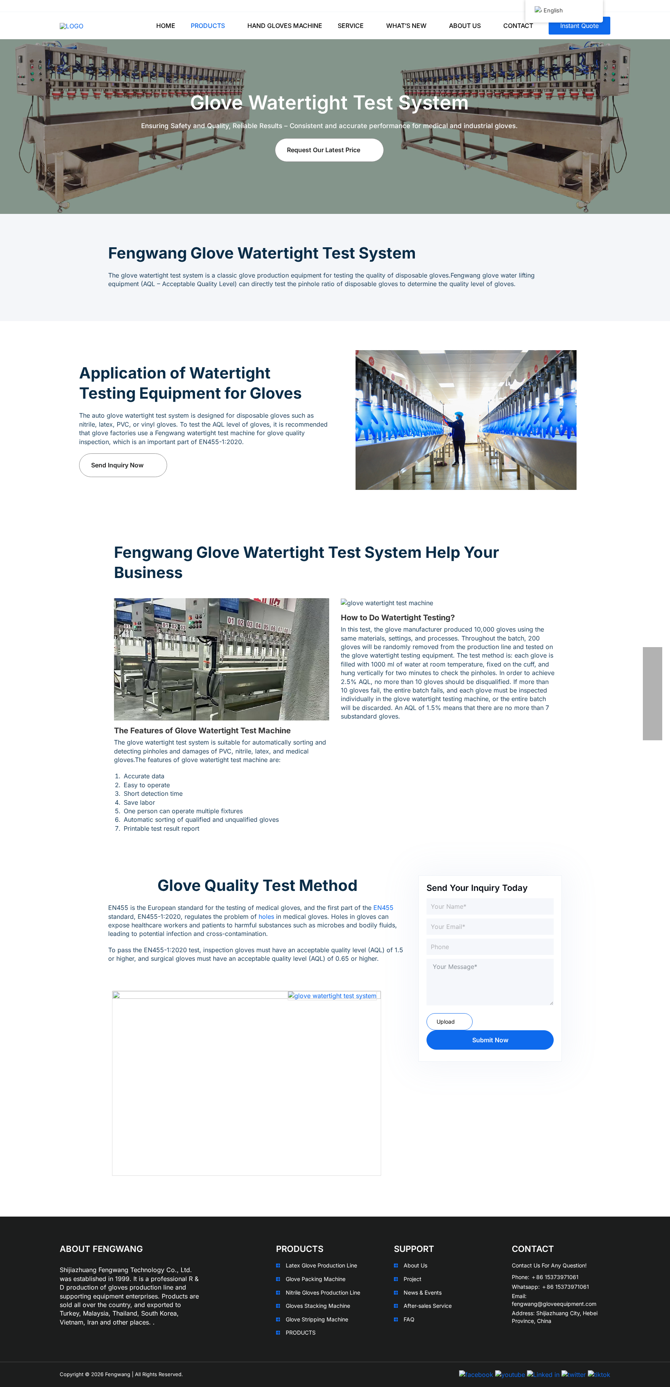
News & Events (423, 1292)
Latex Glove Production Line (321, 1265)
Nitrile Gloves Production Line (323, 1292)
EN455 (383, 907)
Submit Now (490, 1040)
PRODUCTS (301, 1332)
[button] (228, 26)
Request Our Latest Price (323, 150)
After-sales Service (428, 1305)
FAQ (409, 1319)
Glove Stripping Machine (317, 1319)
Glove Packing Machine (315, 1279)
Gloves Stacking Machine (318, 1305)
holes (266, 916)
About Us (415, 1265)
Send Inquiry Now (117, 465)
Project (412, 1279)
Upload (446, 1021)
